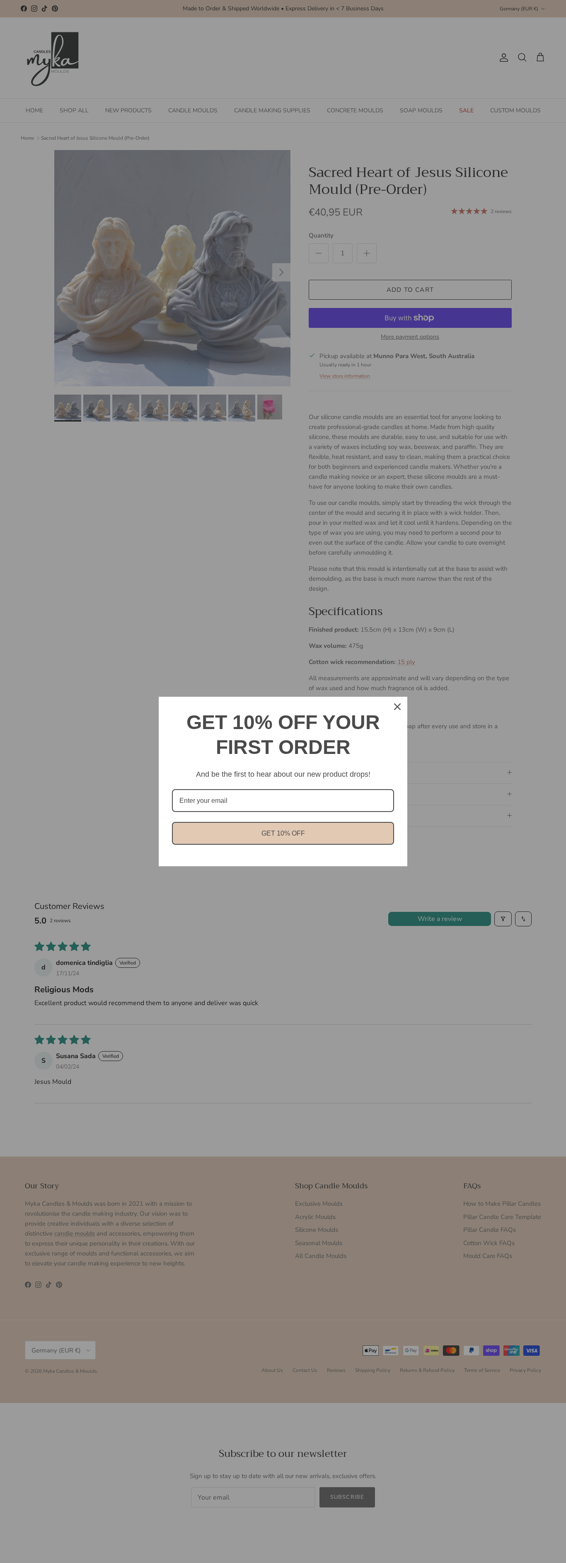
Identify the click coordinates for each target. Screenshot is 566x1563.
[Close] (397, 707)
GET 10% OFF (283, 833)
